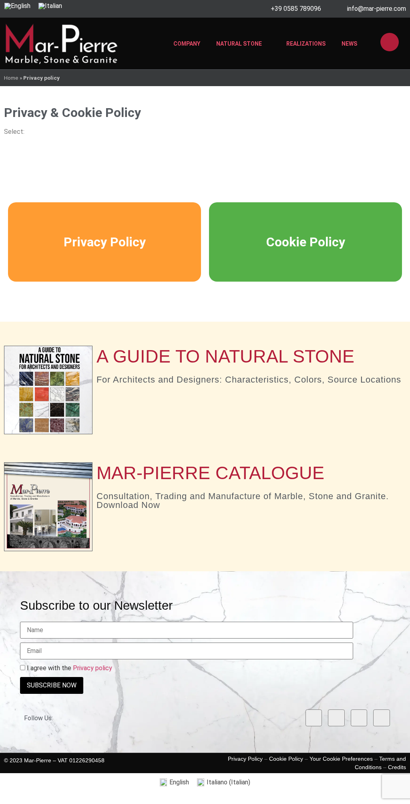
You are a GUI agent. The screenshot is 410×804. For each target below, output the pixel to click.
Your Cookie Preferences (341, 759)
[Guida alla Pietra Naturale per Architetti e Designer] (48, 390)
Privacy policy (92, 668)
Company (186, 43)
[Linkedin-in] (359, 717)
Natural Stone (239, 43)
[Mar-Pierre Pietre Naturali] (61, 43)
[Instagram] (336, 717)
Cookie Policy (305, 242)
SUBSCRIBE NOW (51, 685)
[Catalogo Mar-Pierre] (48, 506)
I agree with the (68, 668)
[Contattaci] (389, 42)
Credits (397, 767)
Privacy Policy (105, 242)
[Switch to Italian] (50, 6)
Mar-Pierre (37, 760)
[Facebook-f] (313, 717)
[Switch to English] (17, 6)
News (349, 43)
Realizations (306, 43)
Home (11, 78)
